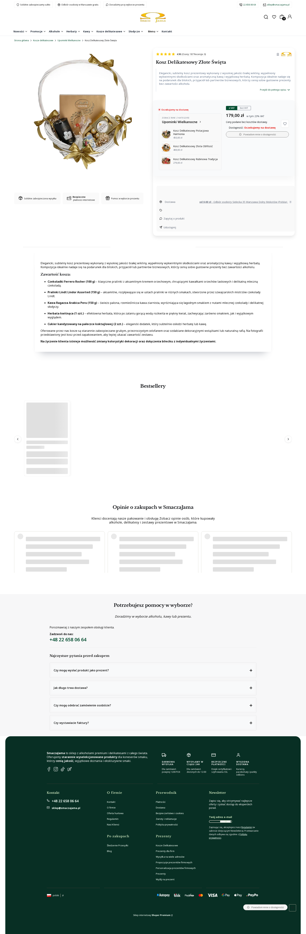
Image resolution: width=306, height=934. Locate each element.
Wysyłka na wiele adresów (170, 856)
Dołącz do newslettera (225, 821)
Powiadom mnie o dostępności (259, 134)
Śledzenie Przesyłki (117, 845)
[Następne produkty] (288, 439)
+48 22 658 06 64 (68, 639)
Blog (109, 851)
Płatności (160, 801)
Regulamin (112, 818)
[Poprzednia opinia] (17, 548)
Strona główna (21, 40)
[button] (285, 124)
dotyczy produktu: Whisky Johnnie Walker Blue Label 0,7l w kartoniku (60, 559)
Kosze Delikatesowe (167, 845)
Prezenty (161, 873)
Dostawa (160, 807)
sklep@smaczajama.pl (278, 4)
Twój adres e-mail (220, 817)
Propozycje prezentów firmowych (174, 862)
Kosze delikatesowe (43, 40)
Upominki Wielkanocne (69, 40)
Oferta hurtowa (115, 813)
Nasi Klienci (113, 824)
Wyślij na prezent (165, 879)
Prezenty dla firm (165, 851)
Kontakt (111, 801)
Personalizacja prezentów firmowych (176, 868)
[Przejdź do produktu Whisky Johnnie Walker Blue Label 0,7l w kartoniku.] (47, 437)
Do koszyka (47, 471)
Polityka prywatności (167, 824)
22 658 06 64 (249, 4)
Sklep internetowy (151, 915)
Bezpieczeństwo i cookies (170, 813)
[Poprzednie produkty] (17, 439)
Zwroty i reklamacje (166, 818)
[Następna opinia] (288, 548)
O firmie (111, 807)
